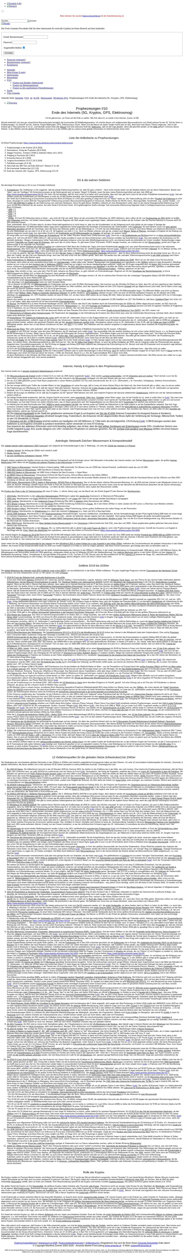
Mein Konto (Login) (16, 72)
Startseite (11, 70)
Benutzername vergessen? (18, 62)
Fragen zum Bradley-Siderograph (28, 83)
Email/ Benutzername (13, 37)
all (31, 98)
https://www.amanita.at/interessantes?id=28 (25, 194)
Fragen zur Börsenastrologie (25, 85)
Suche (10, 90)
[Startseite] (5, 23)
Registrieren (12, 65)
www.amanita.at (113, 1245)
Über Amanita (13, 93)
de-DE (36, 98)
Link (172, 194)
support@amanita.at (141, 1245)
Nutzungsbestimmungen (71, 1243)
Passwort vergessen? (16, 59)
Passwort (7, 42)
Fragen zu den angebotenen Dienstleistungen (33, 88)
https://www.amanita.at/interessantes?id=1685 (120, 530)
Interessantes (12, 75)
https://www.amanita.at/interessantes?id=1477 (149, 1073)
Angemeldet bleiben (12, 48)
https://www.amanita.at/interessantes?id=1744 (26, 903)
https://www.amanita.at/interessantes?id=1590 (58, 953)
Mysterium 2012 (60, 98)
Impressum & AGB (48, 1243)
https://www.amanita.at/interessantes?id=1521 (120, 251)
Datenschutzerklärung (91, 16)
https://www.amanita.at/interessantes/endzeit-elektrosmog (48, 143)
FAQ (9, 80)
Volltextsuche (93, 1243)
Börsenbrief (12, 77)
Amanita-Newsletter (148, 1243)
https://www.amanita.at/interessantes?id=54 (51, 920)
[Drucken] (12, 103)
